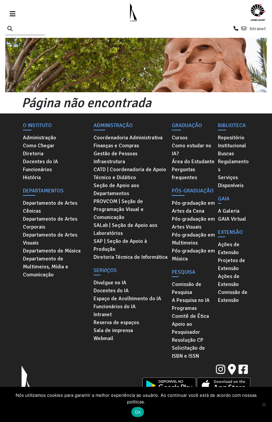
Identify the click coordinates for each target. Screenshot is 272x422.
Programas (184, 308)
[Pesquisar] (10, 29)
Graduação (187, 125)
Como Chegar (38, 145)
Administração (39, 137)
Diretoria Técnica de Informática (131, 257)
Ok (138, 412)
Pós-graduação (193, 190)
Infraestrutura (109, 161)
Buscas (226, 153)
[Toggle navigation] (12, 12)
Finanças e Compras (116, 145)
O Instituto (37, 125)
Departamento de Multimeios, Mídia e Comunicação (45, 266)
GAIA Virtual (232, 219)
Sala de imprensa (113, 330)
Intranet (257, 29)
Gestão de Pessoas (115, 153)
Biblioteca (232, 125)
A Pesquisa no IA (191, 300)
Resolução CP (187, 340)
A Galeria (228, 211)
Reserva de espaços (116, 322)
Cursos (179, 137)
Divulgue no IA (110, 282)
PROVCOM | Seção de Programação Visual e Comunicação (119, 209)
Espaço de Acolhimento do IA (127, 298)
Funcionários (37, 169)
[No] (263, 404)
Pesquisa (183, 272)
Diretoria (33, 153)
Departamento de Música (52, 250)
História (32, 177)
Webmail (103, 338)
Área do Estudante (193, 161)
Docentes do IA (40, 161)
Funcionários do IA (115, 306)
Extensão (230, 232)
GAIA (224, 198)
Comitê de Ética (190, 316)
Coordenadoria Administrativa (128, 137)
